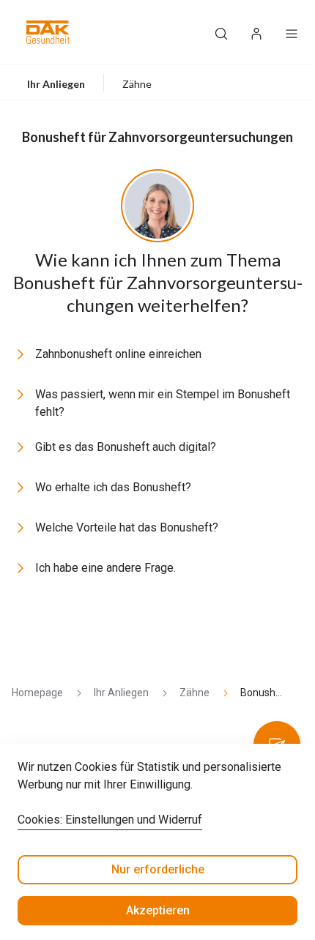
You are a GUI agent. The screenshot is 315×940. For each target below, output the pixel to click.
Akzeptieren (158, 910)
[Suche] (221, 32)
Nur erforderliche (157, 869)
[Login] (256, 32)
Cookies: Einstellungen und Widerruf (110, 820)
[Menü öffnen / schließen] (291, 32)
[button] (48, 32)
